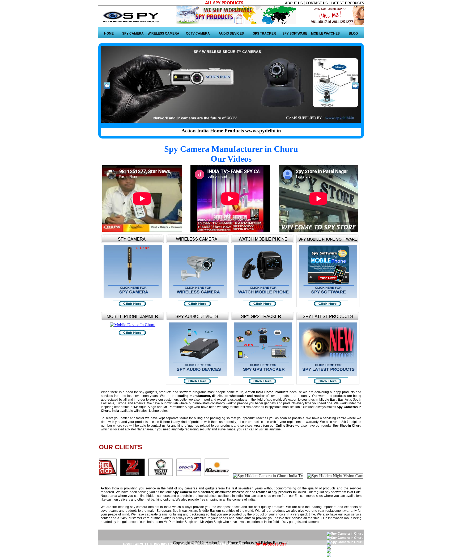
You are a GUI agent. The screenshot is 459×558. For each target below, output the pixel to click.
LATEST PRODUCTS (347, 3)
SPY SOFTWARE (294, 33)
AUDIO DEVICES (231, 33)
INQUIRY (160, 544)
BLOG (353, 33)
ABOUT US (294, 3)
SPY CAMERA (133, 33)
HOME (109, 33)
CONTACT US (317, 3)
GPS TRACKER (264, 33)
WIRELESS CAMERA (163, 33)
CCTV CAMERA (198, 33)
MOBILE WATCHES (325, 33)
